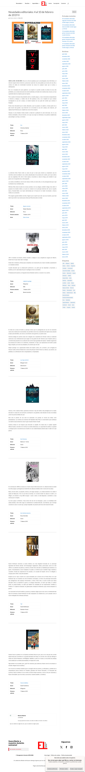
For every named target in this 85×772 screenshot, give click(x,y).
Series (50, 3)
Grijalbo (69, 275)
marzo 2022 (65, 151)
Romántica (68, 300)
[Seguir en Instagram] (71, 747)
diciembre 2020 (66, 171)
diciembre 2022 (66, 134)
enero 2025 (65, 83)
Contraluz (64, 268)
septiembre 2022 (66, 142)
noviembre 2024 (66, 88)
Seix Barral (65, 305)
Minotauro (65, 285)
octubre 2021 (65, 161)
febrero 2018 (65, 254)
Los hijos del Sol (24, 360)
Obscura (72, 287)
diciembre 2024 (66, 86)
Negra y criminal (66, 287)
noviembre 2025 (66, 59)
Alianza (64, 265)
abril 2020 (64, 191)
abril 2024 (64, 105)
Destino (72, 270)
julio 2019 (64, 213)
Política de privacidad (66, 755)
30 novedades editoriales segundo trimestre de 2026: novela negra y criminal (69, 20)
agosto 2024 (65, 95)
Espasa (74, 273)
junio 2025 (64, 71)
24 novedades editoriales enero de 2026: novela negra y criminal (69, 26)
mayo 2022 (65, 147)
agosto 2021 (65, 166)
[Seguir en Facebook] (66, 747)
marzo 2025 (65, 78)
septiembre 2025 (66, 64)
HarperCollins (65, 278)
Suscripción (56, 3)
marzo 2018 (65, 252)
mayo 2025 (65, 73)
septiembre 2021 (66, 164)
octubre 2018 (65, 235)
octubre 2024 (65, 90)
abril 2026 (64, 54)
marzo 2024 (65, 108)
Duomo (64, 273)
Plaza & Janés (69, 290)
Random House (70, 292)
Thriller (64, 307)
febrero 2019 (65, 225)
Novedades (19, 3)
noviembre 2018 (66, 232)
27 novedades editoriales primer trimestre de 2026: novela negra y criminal (68, 45)
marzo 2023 (65, 127)
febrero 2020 (65, 195)
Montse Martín (13, 18)
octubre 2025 (65, 61)
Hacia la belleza (24, 683)
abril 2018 (64, 249)
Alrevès (68, 265)
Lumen (68, 283)
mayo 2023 (65, 122)
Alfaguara (67, 263)
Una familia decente (25, 513)
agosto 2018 (65, 239)
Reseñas (27, 3)
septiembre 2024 (66, 93)
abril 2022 (64, 149)
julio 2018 (64, 242)
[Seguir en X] (61, 747)
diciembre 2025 (66, 56)
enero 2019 (65, 227)
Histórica (64, 280)
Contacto (63, 3)
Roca (64, 300)
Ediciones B (69, 273)
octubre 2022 (65, 139)
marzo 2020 (65, 193)
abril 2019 (64, 220)
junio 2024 (64, 100)
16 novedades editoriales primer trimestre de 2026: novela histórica (68, 33)
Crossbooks (70, 268)
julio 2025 (64, 68)
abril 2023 (64, 125)
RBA (75, 292)
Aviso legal (47, 755)
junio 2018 (64, 244)
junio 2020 (64, 186)
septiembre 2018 (66, 237)
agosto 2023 (65, 120)
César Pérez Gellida (66, 270)
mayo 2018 (65, 247)
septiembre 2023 (66, 117)
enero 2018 (65, 257)
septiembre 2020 (66, 178)
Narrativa (73, 285)
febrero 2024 (65, 110)
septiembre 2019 (66, 208)
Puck (74, 290)
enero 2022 (65, 154)
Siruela (69, 305)
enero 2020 (65, 198)
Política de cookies (55, 755)
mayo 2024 (65, 103)
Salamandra (72, 302)
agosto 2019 (65, 210)
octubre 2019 (65, 205)
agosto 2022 (65, 144)
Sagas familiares (66, 302)
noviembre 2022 (66, 137)
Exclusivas (65, 275)
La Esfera (64, 283)
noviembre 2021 (66, 159)
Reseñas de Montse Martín (68, 297)
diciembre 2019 (66, 200)
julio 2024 (64, 98)
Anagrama (73, 265)
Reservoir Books (66, 295)
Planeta (64, 290)
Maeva (72, 283)
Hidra (70, 278)
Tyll (21, 604)
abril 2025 (64, 76)
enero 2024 (65, 112)
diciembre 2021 (66, 156)
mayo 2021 (65, 169)
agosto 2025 (65, 66)
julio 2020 (64, 183)
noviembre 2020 (66, 174)
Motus (69, 285)
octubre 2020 (65, 176)
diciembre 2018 (66, 230)
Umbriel (73, 307)
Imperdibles (35, 3)
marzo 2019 (65, 222)
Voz (21, 125)
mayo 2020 (65, 188)
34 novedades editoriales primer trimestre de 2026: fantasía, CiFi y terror (68, 39)
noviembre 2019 (66, 203)
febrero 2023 (65, 129)
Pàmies (64, 292)
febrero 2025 (65, 81)
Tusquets (68, 307)
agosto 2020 (65, 181)
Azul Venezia (23, 439)
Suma (73, 305)
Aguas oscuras (26, 206)
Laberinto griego (27, 281)
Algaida (72, 263)
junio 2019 (64, 215)
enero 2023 (65, 132)
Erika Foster (26, 217)
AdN (63, 263)
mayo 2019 (65, 217)
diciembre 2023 (66, 115)
